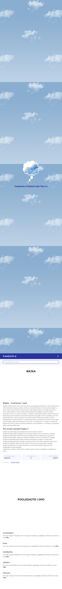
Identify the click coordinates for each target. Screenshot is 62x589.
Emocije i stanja (15, 462)
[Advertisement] (31, 385)
